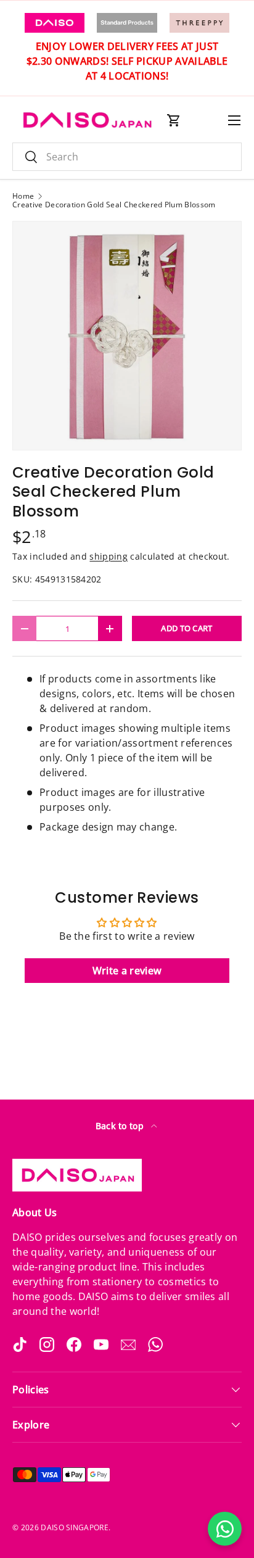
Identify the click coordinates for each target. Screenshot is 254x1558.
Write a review (127, 970)
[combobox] (127, 156)
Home (23, 196)
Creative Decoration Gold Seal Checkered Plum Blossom (114, 205)
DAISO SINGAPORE (75, 1527)
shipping (108, 556)
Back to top (121, 1126)
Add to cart (187, 628)
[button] (173, 120)
